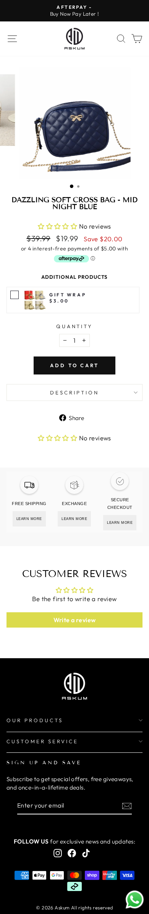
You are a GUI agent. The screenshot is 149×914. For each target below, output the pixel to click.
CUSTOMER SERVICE (42, 741)
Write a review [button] (74, 620)
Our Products (34, 720)
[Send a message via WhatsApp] (134, 899)
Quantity (74, 326)
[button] (58, 226)
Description (74, 392)
